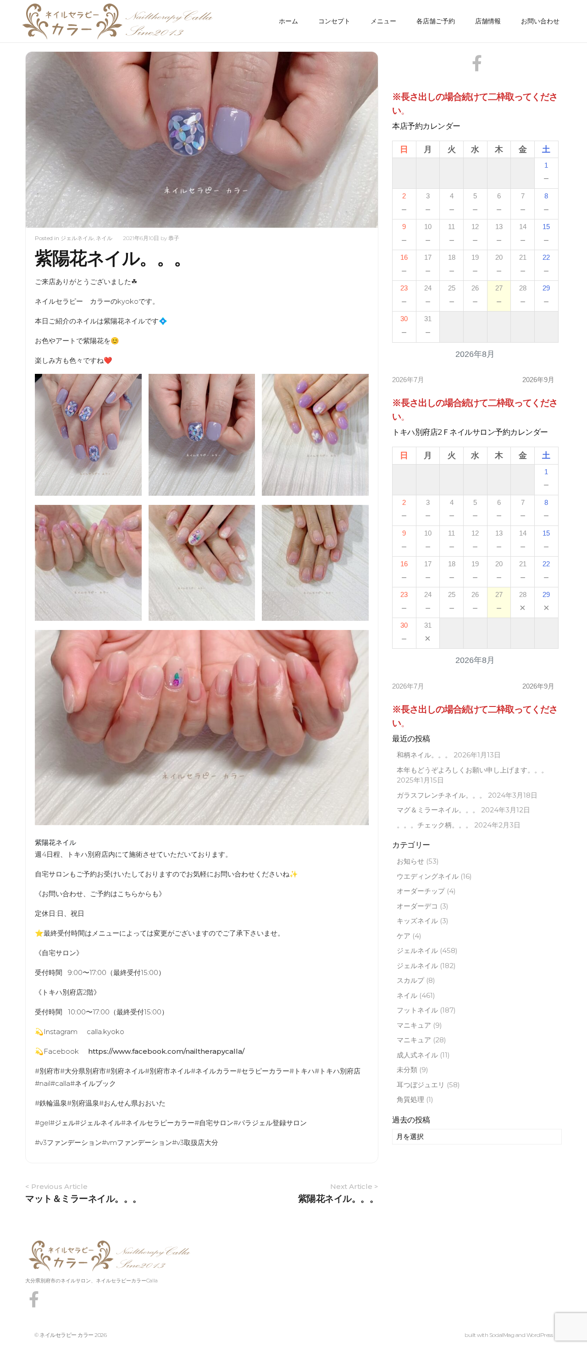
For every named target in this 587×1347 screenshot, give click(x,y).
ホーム (288, 21)
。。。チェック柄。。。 (434, 825)
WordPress (539, 1334)
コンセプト (334, 21)
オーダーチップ (421, 891)
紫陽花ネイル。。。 (338, 1198)
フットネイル (417, 1010)
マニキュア (414, 1025)
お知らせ (410, 861)
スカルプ (410, 980)
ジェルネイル (77, 238)
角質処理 (410, 1099)
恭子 (173, 238)
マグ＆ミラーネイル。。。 (438, 809)
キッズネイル (417, 920)
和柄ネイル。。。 (424, 754)
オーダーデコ (417, 906)
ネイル (104, 238)
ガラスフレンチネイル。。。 (441, 795)
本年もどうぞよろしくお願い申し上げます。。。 (472, 770)
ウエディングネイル (428, 876)
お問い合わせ (540, 21)
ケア (403, 935)
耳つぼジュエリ (421, 1084)
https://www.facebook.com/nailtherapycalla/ (166, 1051)
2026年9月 (538, 379)
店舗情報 (488, 21)
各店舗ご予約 (435, 21)
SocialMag (502, 1334)
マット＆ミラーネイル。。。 (83, 1198)
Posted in (48, 238)
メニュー (383, 21)
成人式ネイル (417, 1055)
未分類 (407, 1069)
